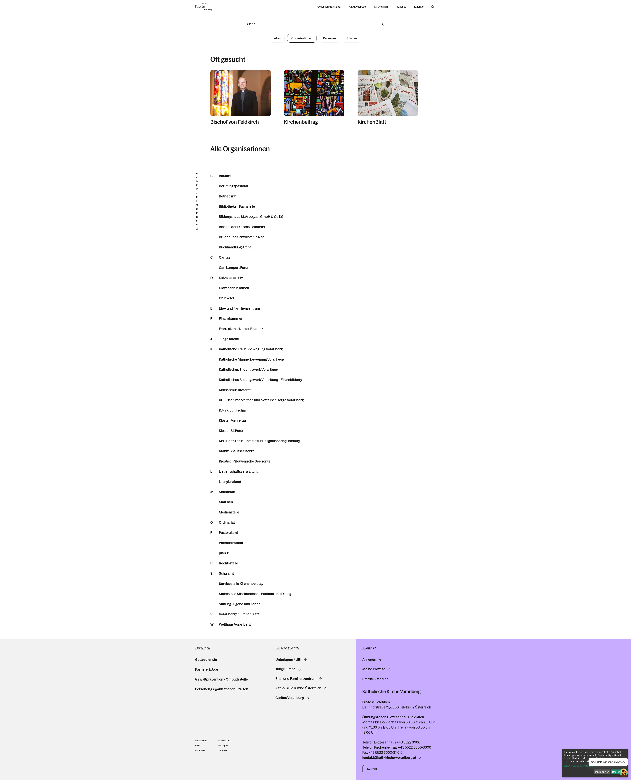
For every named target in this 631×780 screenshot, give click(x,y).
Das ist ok (617, 771)
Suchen (382, 24)
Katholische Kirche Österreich (298, 688)
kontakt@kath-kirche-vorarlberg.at (389, 758)
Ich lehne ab (602, 771)
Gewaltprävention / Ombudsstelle (221, 679)
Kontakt (371, 769)
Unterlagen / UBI (288, 660)
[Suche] (432, 6)
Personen (329, 38)
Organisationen (301, 38)
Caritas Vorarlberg (289, 698)
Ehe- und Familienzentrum (295, 679)
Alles (277, 38)
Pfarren (352, 38)
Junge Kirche (285, 669)
